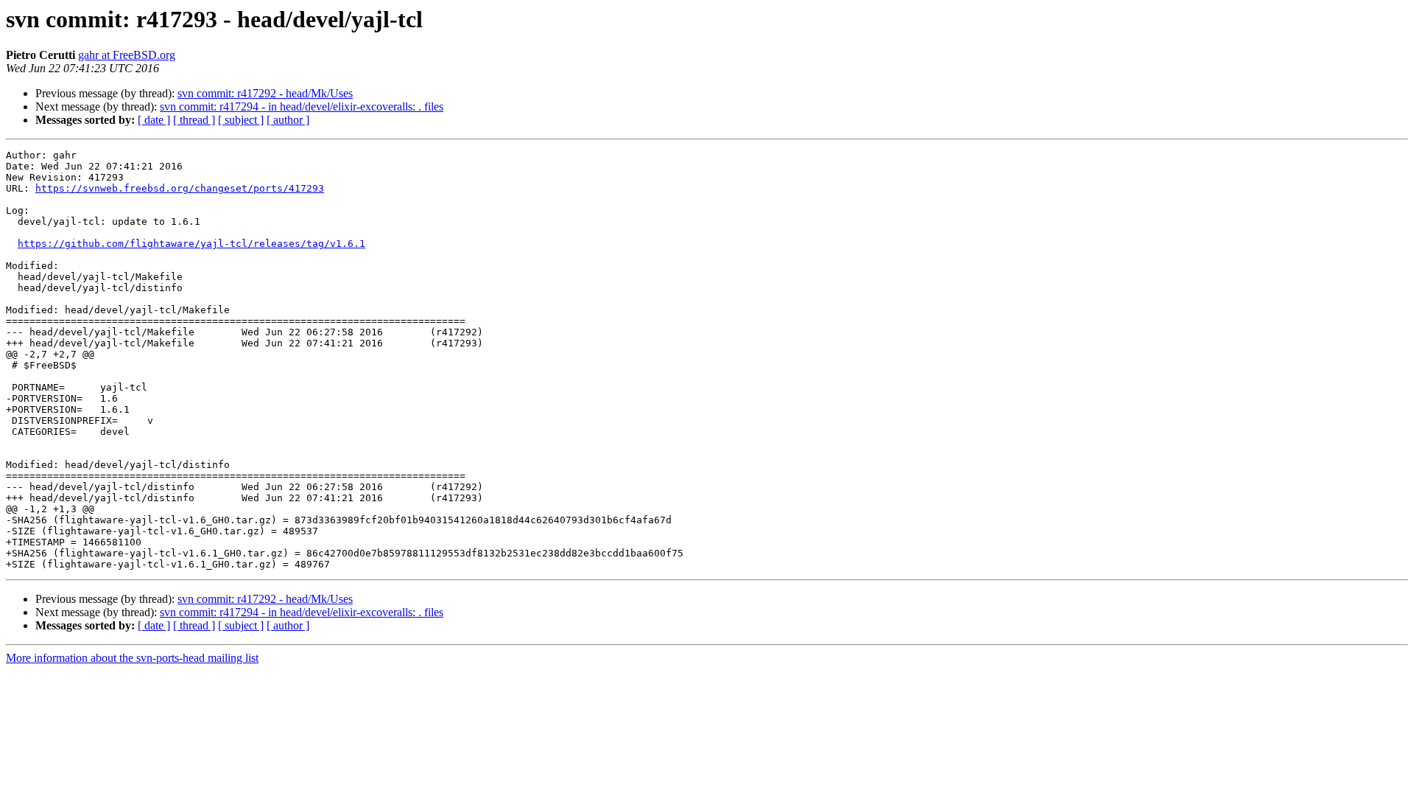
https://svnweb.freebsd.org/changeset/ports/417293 (179, 188)
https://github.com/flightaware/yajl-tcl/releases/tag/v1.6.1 (191, 243)
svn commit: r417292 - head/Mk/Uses (265, 93)
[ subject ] (241, 120)
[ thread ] (194, 120)
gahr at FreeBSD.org (126, 55)
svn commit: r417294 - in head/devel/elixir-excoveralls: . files (301, 106)
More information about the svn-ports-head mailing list (132, 658)
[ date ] (154, 120)
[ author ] (288, 120)
